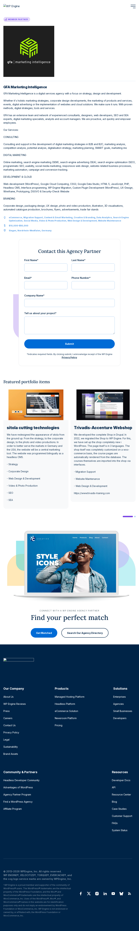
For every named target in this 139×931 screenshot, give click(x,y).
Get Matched (44, 632)
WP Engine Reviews (14, 703)
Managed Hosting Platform (69, 696)
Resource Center (121, 794)
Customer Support (122, 815)
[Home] (67, 666)
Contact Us (9, 725)
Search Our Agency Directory (85, 632)
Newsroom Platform (66, 718)
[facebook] (80, 893)
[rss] (129, 893)
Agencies (118, 703)
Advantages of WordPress (18, 787)
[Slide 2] (135, 516)
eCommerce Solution (66, 711)
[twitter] (89, 893)
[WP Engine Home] (16, 6)
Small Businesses (122, 711)
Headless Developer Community (21, 780)
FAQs (115, 823)
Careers (7, 718)
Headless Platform (65, 703)
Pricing (58, 725)
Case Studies (119, 808)
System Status (119, 830)
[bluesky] (121, 893)
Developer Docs (121, 780)
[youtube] (113, 893)
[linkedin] (105, 893)
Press (6, 711)
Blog (114, 801)
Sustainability (10, 746)
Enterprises (119, 696)
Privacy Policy (69, 357)
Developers (119, 718)
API (113, 787)
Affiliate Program (12, 808)
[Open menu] (133, 6)
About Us (8, 696)
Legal (6, 739)
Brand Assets (10, 753)
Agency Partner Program (17, 794)
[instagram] (97, 893)
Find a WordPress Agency (18, 801)
